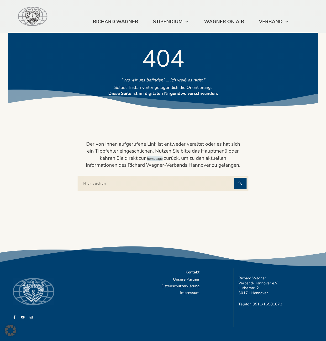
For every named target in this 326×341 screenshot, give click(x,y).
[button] (10, 330)
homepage (155, 158)
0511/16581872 (267, 304)
